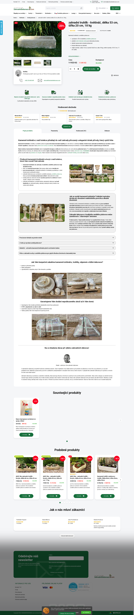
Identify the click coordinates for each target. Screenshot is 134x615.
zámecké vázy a (82, 151)
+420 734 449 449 (29, 80)
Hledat (81, 8)
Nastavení (76, 612)
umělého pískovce (91, 38)
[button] (67, 441)
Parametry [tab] (54, 131)
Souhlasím (87, 612)
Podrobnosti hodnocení (91, 30)
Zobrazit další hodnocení (67, 535)
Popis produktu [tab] (28, 131)
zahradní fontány (72, 152)
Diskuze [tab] (107, 131)
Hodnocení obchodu (41, 1)
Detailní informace (74, 56)
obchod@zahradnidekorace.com (52, 80)
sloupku (39, 152)
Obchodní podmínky (53, 1)
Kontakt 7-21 (17, 1)
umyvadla (79, 152)
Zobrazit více (67, 126)
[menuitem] (20, 13)
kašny (87, 152)
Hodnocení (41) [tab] (81, 131)
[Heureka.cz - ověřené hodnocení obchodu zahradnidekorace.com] (80, 586)
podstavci (33, 152)
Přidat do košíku (89, 69)
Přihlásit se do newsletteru (56, 572)
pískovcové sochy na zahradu (45, 145)
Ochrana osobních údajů (66, 1)
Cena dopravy (30, 1)
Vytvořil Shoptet (104, 613)
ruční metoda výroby (81, 41)
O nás (23, 1)
